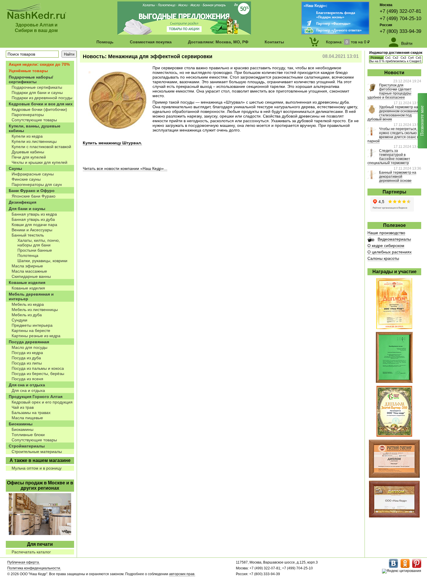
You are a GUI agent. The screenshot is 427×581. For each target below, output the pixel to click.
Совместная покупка (151, 42)
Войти (406, 43)
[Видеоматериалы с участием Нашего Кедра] (371, 240)
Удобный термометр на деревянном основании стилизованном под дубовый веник (392, 113)
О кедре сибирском (385, 245)
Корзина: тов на (348, 42)
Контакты (274, 42)
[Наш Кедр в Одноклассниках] (405, 567)
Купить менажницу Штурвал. (112, 143)
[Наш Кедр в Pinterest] (416, 567)
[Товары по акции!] (184, 33)
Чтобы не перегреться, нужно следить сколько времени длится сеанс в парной (393, 135)
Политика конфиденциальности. (34, 568)
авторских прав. (182, 574)
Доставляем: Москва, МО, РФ (218, 42)
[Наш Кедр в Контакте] (393, 567)
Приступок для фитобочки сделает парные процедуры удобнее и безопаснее (389, 91)
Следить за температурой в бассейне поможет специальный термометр (388, 157)
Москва (386, 5)
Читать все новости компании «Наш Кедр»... (125, 168)
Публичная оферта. (23, 562)
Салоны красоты (383, 258)
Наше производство (386, 232)
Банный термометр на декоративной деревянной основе (397, 176)
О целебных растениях (389, 252)
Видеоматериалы (394, 239)
